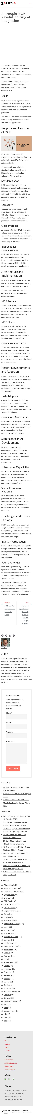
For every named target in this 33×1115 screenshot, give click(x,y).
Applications (9, 894)
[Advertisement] (16, 42)
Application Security (12, 888)
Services (7, 985)
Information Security (12, 924)
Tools (6, 1007)
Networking (8, 949)
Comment (10, 741)
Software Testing (10, 991)
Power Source (9, 962)
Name (9, 713)
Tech (6, 1004)
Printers (7, 965)
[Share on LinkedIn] (14, 635)
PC (5, 959)
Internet (7, 930)
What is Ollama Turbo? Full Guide (16, 800)
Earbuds (7, 914)
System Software (10, 1001)
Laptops (7, 940)
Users (6, 1017)
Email (9, 722)
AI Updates (8, 885)
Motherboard (9, 943)
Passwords (8, 956)
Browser (7, 898)
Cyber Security (10, 904)
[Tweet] (6, 635)
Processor (8, 969)
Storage (7, 998)
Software (7, 988)
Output (7, 953)
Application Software (12, 891)
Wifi (5, 1020)
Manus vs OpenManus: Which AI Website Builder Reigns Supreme (23, 615)
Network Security (11, 946)
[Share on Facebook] (2, 635)
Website (9, 732)
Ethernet (7, 917)
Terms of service (9, 1070)
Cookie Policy (8, 1060)
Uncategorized (9, 1011)
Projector (7, 972)
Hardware (8, 920)
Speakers (7, 995)
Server (6, 982)
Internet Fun (9, 933)
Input (6, 927)
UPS (5, 1014)
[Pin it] (10, 635)
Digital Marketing (11, 911)
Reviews (7, 975)
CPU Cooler (8, 901)
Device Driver (9, 907)
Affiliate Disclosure (10, 1063)
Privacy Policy (8, 1066)
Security (7, 978)
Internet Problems (11, 936)
